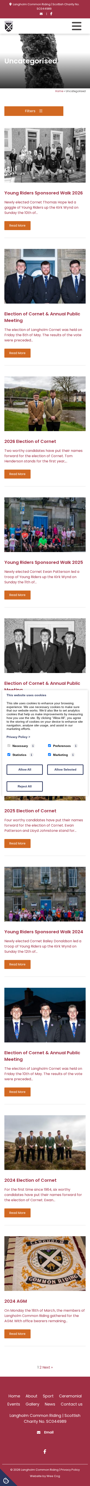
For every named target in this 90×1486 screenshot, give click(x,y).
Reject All (25, 786)
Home (59, 91)
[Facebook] (51, 14)
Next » (47, 1367)
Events (13, 1404)
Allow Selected (65, 769)
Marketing (60, 755)
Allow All (24, 769)
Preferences (62, 746)
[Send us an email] (41, 14)
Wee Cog (53, 1476)
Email (49, 1432)
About (31, 1396)
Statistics (19, 755)
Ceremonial (70, 1396)
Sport (48, 1396)
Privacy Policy (18, 737)
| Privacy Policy (69, 1470)
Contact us (72, 1404)
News (50, 1404)
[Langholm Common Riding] (8, 30)
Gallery (32, 1404)
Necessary (20, 746)
